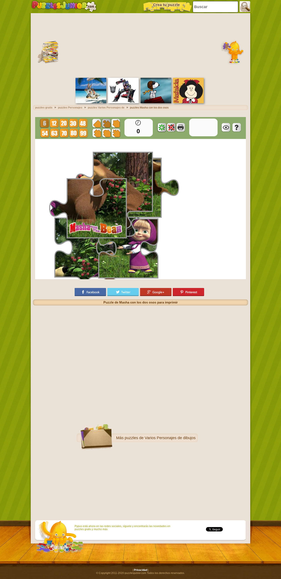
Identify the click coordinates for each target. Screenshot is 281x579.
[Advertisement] (140, 45)
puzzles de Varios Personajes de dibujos (160, 438)
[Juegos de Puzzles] (64, 6)
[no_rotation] (171, 127)
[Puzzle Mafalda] (188, 102)
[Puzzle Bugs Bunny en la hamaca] (91, 102)
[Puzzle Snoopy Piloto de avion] (155, 102)
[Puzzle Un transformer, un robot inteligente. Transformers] (123, 102)
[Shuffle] (161, 127)
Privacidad (140, 570)
